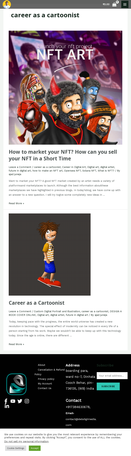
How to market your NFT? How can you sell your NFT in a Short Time (63, 155)
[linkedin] (6, 406)
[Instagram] (26, 401)
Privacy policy (46, 379)
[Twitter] (19, 401)
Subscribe (108, 386)
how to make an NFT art (47, 170)
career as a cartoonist (47, 167)
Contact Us (44, 388)
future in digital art (20, 170)
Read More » (16, 203)
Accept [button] (35, 448)
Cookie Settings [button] (15, 448)
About (41, 364)
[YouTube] (12, 401)
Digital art (93, 167)
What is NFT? (106, 170)
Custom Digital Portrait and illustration (57, 311)
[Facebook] (5, 401)
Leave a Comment (20, 167)
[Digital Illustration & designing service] (7, 4)
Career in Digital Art (74, 167)
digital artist (107, 167)
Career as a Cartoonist (36, 302)
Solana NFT (89, 170)
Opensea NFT (72, 170)
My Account (45, 383)
